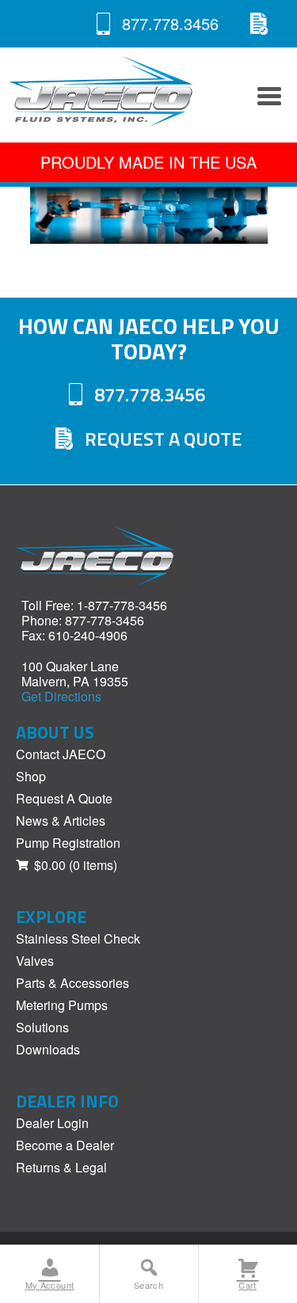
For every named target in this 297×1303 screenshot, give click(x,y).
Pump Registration (68, 843)
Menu (265, 95)
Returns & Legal (61, 1167)
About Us (55, 732)
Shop (31, 776)
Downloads (48, 1049)
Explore (51, 917)
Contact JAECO (60, 754)
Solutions (42, 1027)
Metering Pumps (62, 1005)
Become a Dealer (65, 1145)
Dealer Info (67, 1101)
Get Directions (61, 696)
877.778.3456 (170, 23)
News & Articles (60, 820)
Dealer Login (52, 1123)
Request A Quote (259, 23)
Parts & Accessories (72, 983)
